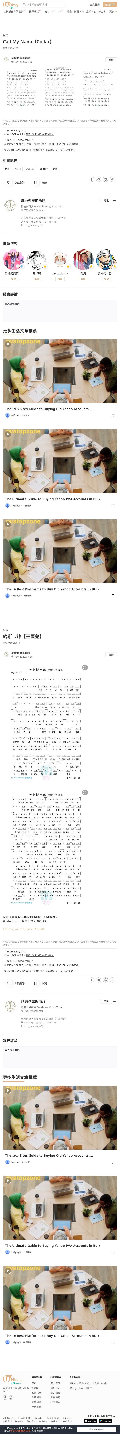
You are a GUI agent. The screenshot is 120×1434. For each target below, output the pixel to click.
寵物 (51, 143)
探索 (69, 11)
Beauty (40, 1417)
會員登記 (95, 4)
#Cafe (104, 1383)
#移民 (88, 1388)
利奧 (83, 273)
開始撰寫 (110, 4)
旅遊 (28, 143)
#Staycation (77, 1388)
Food (50, 1417)
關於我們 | (9, 1421)
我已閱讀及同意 (96, 1429)
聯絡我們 (68, 1421)
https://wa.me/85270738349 (24, 929)
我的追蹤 (55, 1397)
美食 (36, 143)
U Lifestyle (10, 1417)
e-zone (67, 1417)
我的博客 (55, 1402)
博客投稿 (36, 1406)
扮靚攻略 (61, 143)
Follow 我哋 (66, 149)
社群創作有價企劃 (13, 11)
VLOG (34, 1388)
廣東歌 (44, 168)
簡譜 (55, 168)
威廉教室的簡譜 (21, 58)
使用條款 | (33, 1421)
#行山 (80, 1383)
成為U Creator (52, 11)
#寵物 (73, 1383)
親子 (44, 143)
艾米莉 (37, 273)
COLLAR (30, 168)
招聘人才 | (57, 1421)
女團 (7, 168)
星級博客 (91, 11)
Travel (23, 1417)
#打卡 (88, 1383)
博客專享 (103, 11)
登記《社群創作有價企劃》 (40, 134)
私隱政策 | (45, 1421)
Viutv (17, 168)
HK (31, 1417)
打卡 (21, 143)
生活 (5, 35)
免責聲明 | (21, 1421)
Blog (58, 1417)
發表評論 (12, 303)
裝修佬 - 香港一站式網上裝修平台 (106, 273)
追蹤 (111, 60)
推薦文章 (79, 11)
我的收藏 (55, 1392)
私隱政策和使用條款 (20, 1430)
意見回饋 (36, 1402)
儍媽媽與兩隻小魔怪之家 (13, 273)
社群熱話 (34, 11)
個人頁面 (55, 1383)
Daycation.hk (60, 273)
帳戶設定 (55, 1388)
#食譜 (96, 1383)
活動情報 (74, 143)
